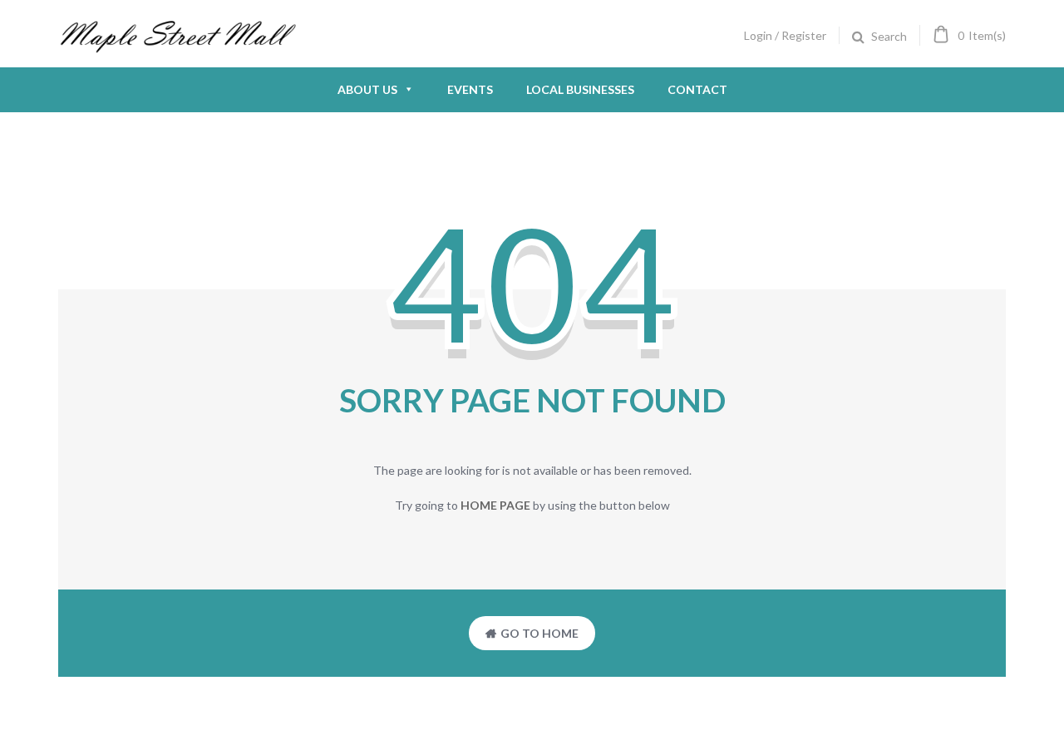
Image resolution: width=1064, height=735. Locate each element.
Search (889, 36)
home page (495, 505)
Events (470, 89)
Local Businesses (580, 89)
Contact (697, 89)
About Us (367, 89)
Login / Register (785, 35)
